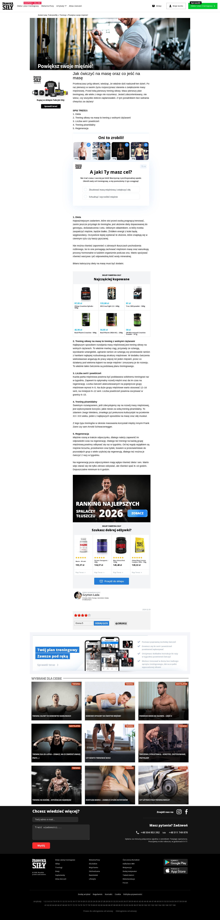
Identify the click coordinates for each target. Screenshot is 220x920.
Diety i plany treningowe (65, 860)
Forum (125, 883)
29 (107, 901)
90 (119, 905)
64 (53, 905)
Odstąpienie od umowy (126, 911)
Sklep (57, 863)
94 (130, 905)
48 (155, 901)
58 (181, 901)
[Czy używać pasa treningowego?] (163, 785)
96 (135, 905)
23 (91, 901)
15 (71, 901)
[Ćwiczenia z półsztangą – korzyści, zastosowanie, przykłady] (163, 743)
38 (130, 901)
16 (74, 901)
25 (96, 901)
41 (137, 901)
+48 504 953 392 (150, 832)
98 (140, 905)
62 (48, 905)
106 (166, 905)
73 (76, 905)
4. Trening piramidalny (84, 125)
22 (89, 901)
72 (74, 905)
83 (102, 905)
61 (46, 905)
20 (84, 901)
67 (61, 905)
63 (51, 905)
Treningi (58, 867)
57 (178, 901)
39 (132, 901)
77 (86, 905)
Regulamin (97, 894)
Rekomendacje (129, 879)
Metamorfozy (47, 6)
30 (109, 901)
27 (102, 901)
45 (147, 901)
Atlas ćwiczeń (75, 6)
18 (79, 901)
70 (68, 905)
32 (114, 901)
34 (119, 901)
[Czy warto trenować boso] (110, 743)
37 (127, 901)
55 (173, 901)
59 (183, 901)
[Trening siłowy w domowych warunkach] (56, 701)
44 (145, 901)
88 (114, 905)
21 (86, 901)
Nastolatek (93, 875)
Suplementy (60, 875)
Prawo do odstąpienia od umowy (98, 911)
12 (63, 901)
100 (145, 905)
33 (117, 901)
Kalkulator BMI (129, 863)
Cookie (118, 894)
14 (68, 901)
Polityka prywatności (132, 894)
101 (148, 905)
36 (124, 901)
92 (124, 905)
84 (104, 905)
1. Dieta (77, 114)
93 (127, 905)
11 (61, 901)
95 (132, 905)
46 (150, 901)
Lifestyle (92, 879)
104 (159, 905)
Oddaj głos (101, 623)
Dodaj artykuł (84, 894)
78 (89, 905)
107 (170, 905)
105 (163, 905)
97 (137, 905)
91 (122, 905)
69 (66, 905)
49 (158, 901)
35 (122, 901)
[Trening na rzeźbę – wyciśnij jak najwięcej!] (56, 785)
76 (84, 905)
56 (175, 901)
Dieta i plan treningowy (28, 5)
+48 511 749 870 (178, 832)
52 (165, 901)
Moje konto (93, 867)
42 (140, 901)
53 (168, 901)
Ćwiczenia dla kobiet (131, 860)
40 (135, 901)
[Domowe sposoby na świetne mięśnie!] (110, 701)
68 (63, 905)
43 (142, 901)
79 (91, 905)
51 (163, 901)
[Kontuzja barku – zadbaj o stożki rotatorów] (110, 785)
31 (112, 901)
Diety (57, 871)
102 (152, 905)
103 (156, 905)
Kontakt (108, 894)
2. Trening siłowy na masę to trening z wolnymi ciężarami (102, 117)
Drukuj (122, 623)
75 (81, 905)
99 (142, 905)
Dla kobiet (93, 863)
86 (109, 905)
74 (79, 905)
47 (153, 901)
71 (71, 905)
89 (117, 905)
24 (94, 901)
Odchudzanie (94, 871)
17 (76, 901)
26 (99, 901)
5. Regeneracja (80, 128)
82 (99, 905)
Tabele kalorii (128, 875)
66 (58, 905)
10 (58, 901)
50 (160, 901)
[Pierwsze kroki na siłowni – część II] (163, 701)
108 (173, 905)
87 (112, 905)
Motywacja (127, 867)
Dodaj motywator (130, 871)
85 (107, 905)
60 (186, 901)
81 (96, 905)
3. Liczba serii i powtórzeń (86, 121)
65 (56, 905)
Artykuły (60, 6)
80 (94, 905)
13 (66, 901)
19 (81, 901)
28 (104, 901)
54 (170, 901)
